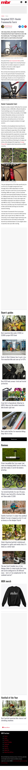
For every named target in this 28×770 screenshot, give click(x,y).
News (7, 16)
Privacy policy (23, 760)
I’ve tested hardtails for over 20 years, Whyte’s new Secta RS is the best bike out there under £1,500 (13, 494)
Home (2, 16)
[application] (14, 155)
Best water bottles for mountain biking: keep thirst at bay (13, 432)
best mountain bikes (14, 60)
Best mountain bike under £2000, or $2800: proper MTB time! (12, 334)
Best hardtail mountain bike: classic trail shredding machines (13, 719)
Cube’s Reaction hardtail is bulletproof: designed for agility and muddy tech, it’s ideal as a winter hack (13, 544)
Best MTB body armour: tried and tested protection (13, 382)
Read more (14, 439)
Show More (7, 727)
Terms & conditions (16, 760)
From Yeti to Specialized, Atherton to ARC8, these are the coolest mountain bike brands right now (12, 405)
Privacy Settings (4, 762)
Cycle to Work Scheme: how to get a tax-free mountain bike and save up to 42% (13, 358)
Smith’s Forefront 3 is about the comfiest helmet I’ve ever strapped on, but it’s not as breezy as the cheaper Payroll (14, 517)
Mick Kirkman (8, 26)
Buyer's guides (7, 312)
